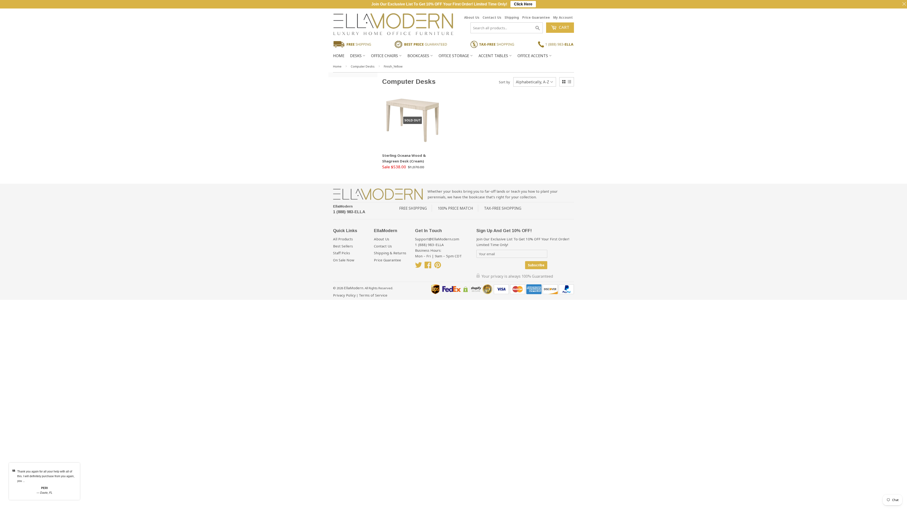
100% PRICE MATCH (455, 208)
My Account (563, 17)
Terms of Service (373, 295)
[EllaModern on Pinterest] (437, 266)
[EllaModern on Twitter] (418, 266)
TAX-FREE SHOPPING (502, 208)
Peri (44, 488)
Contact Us (492, 17)
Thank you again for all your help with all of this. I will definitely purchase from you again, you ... (45, 476)
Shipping (512, 17)
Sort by (504, 82)
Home (338, 55)
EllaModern (343, 206)
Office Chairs (385, 55)
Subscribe (536, 265)
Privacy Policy (344, 295)
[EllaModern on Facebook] (428, 266)
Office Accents (533, 55)
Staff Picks (341, 253)
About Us (471, 17)
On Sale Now (343, 260)
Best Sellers (343, 246)
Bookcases (418, 55)
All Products (343, 239)
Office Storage (454, 55)
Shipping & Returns (390, 253)
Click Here (523, 4)
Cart (563, 27)
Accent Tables (494, 55)
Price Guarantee (536, 17)
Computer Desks (363, 66)
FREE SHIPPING (413, 208)
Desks (356, 55)
